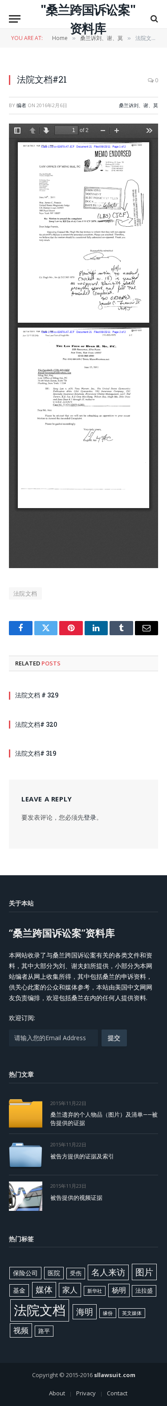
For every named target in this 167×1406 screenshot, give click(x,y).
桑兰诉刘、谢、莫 (138, 105)
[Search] (153, 19)
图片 (144, 1272)
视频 (21, 1330)
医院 (54, 1273)
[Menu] (14, 19)
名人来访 (108, 1272)
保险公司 (25, 1273)
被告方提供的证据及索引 (82, 1156)
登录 (90, 817)
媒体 (44, 1289)
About (57, 1393)
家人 (69, 1290)
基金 (19, 1290)
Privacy (86, 1393)
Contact (117, 1393)
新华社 (94, 1291)
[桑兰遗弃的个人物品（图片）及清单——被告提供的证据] (25, 1113)
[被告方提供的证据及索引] (25, 1154)
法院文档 (25, 593)
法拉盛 (144, 1290)
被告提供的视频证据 (76, 1198)
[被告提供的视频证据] (25, 1196)
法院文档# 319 (35, 753)
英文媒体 (132, 1313)
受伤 (75, 1273)
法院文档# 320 (36, 724)
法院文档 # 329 (36, 695)
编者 (21, 105)
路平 (44, 1331)
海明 (84, 1311)
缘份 (108, 1313)
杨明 (119, 1290)
